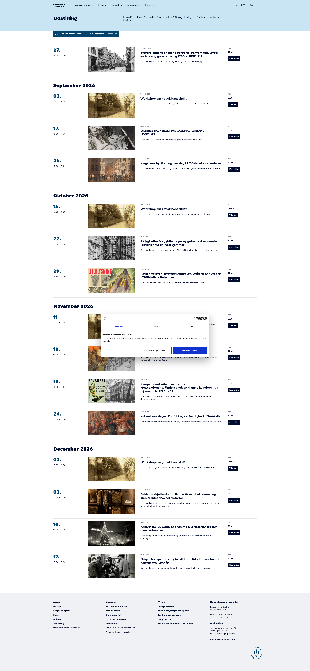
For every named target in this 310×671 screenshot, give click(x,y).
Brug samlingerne (82, 5)
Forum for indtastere (116, 619)
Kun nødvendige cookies (154, 351)
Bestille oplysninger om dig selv (173, 611)
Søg (251, 5)
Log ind (238, 5)
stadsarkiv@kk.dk (226, 614)
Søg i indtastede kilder (117, 606)
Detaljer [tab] (155, 326)
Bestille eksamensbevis (169, 615)
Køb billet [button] (234, 58)
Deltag (101, 5)
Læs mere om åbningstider (223, 639)
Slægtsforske (164, 619)
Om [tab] (191, 326)
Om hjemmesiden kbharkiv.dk (120, 628)
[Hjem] (56, 33)
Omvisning (145, 126)
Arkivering (132, 5)
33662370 (223, 618)
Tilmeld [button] (233, 104)
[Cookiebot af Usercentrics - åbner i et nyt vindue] (196, 318)
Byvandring (145, 48)
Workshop (145, 94)
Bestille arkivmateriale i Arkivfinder (175, 623)
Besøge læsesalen (166, 606)
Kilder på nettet (113, 615)
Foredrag (144, 269)
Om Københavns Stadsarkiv (74, 33)
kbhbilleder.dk (113, 611)
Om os (148, 5)
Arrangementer (97, 33)
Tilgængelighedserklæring (118, 632)
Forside (57, 606)
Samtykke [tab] (119, 326)
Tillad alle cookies (189, 351)
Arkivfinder (111, 623)
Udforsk (115, 5)
